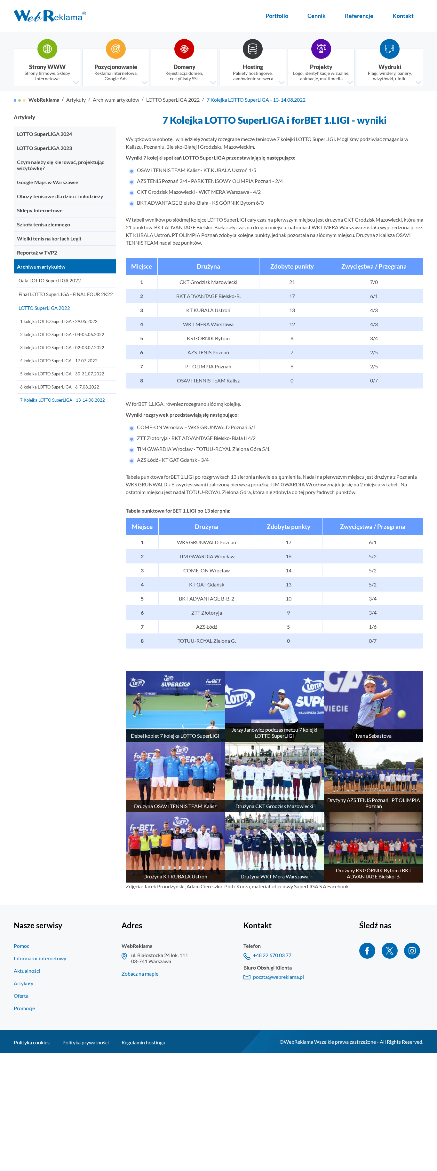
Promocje (24, 1008)
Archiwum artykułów (116, 100)
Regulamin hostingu (143, 1042)
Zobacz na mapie (140, 974)
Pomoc (21, 946)
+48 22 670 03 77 (272, 955)
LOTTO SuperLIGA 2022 (173, 100)
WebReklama (43, 100)
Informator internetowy (40, 958)
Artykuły (76, 100)
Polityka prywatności (85, 1042)
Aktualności (27, 971)
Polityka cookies (32, 1042)
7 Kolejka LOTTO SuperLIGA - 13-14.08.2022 (256, 100)
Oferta (21, 996)
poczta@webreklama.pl (278, 977)
